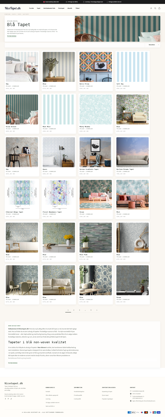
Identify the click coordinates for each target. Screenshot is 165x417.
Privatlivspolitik (78, 395)
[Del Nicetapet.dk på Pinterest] (8, 399)
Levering (48, 399)
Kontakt (48, 391)
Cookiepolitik (77, 399)
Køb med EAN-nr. (50, 406)
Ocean (82, 212)
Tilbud (77, 8)
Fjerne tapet (105, 395)
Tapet (38, 8)
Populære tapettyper (107, 399)
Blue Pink (83, 255)
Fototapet (61, 8)
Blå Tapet (26, 14)
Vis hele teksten (11, 36)
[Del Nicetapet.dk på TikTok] (11, 399)
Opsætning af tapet (107, 391)
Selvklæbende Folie (49, 8)
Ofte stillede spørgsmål (52, 395)
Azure (45, 169)
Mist (118, 212)
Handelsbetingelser (79, 391)
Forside (31, 8)
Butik (14, 14)
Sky (7, 84)
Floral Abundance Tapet (52, 212)
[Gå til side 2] (97, 310)
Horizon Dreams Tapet (125, 169)
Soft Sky (120, 84)
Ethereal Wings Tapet (14, 212)
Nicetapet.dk (14, 383)
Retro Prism (84, 84)
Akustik (70, 8)
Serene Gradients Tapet (89, 169)
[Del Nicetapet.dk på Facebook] (5, 399)
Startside (7, 14)
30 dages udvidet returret (52, 402)
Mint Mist (47, 127)
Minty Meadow (85, 127)
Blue (44, 84)
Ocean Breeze (11, 127)
